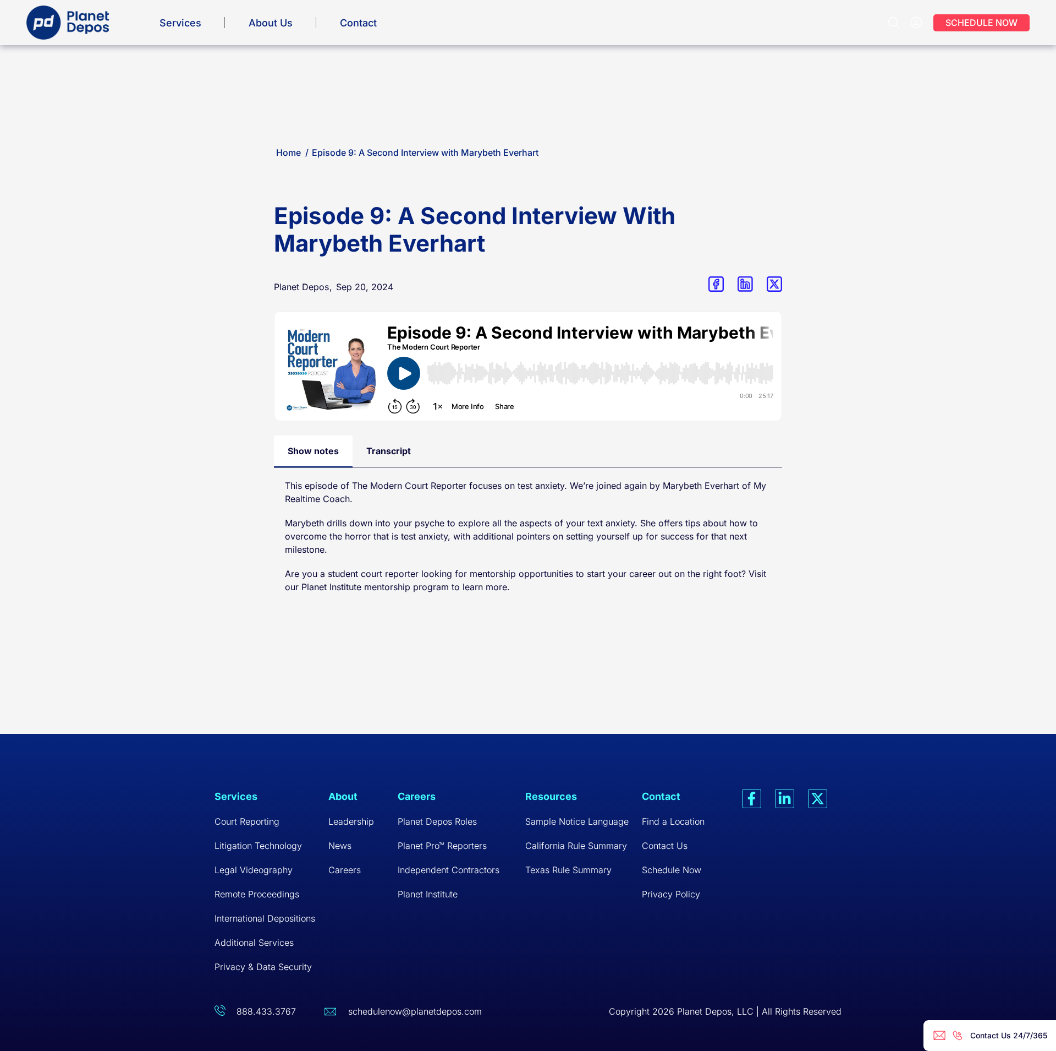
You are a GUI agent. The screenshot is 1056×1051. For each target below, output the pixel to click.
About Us (271, 23)
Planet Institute (331, 586)
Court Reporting (247, 821)
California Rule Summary (576, 845)
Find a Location (673, 821)
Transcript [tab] (388, 450)
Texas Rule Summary (568, 869)
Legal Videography (254, 869)
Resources (551, 796)
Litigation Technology (258, 845)
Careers (344, 869)
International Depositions (265, 918)
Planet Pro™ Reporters (442, 845)
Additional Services (254, 942)
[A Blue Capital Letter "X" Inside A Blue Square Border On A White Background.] (774, 284)
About (343, 796)
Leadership (351, 821)
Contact (358, 23)
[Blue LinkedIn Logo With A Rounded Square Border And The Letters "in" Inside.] (745, 284)
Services (180, 23)
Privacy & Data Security (263, 966)
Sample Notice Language (577, 821)
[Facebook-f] (751, 798)
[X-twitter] (817, 798)
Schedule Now (671, 869)
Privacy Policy (671, 894)
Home (288, 152)
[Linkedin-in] (784, 798)
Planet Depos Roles (437, 821)
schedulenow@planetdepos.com (415, 1011)
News (339, 845)
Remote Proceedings (257, 894)
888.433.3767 (266, 1011)
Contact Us (665, 845)
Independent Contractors (448, 869)
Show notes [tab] (313, 450)
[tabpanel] (528, 542)
